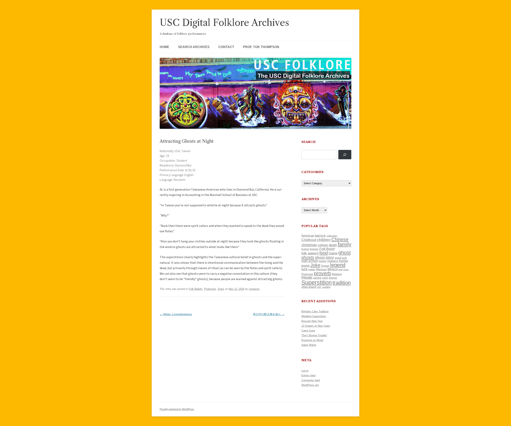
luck (304, 269)
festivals (314, 249)
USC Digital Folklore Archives (224, 22)
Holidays (332, 261)
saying (317, 277)
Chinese (340, 239)
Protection (210, 288)
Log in (304, 370)
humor (343, 261)
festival (305, 249)
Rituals (306, 277)
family (344, 244)
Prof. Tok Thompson (261, 47)
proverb (322, 273)
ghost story (324, 257)
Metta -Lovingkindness (176, 314)
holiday (323, 261)
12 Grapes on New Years (315, 325)
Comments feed (310, 380)
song (325, 277)
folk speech (310, 253)
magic (311, 269)
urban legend (308, 286)
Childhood (308, 240)
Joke (315, 265)
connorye (254, 288)
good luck (341, 257)
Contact (226, 47)
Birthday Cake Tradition (315, 311)
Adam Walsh (308, 344)
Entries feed (308, 375)
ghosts (307, 257)
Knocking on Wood (312, 340)
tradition (342, 282)
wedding (326, 287)
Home (164, 47)
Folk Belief (327, 249)
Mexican (321, 269)
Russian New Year (312, 321)
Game (333, 253)
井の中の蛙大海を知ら (268, 314)
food (323, 252)
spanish (333, 278)
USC (319, 287)
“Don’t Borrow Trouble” (314, 335)
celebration (332, 236)
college (323, 245)
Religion (337, 274)
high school (309, 261)
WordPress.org (310, 385)
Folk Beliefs (196, 288)
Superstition (316, 282)
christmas (309, 245)
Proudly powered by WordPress (177, 409)
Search (308, 142)
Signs (221, 288)
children (324, 240)
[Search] (344, 154)
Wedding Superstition (313, 316)
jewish (305, 265)
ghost (344, 252)
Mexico (333, 269)
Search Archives (194, 47)
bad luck (320, 235)
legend (337, 265)
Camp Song (308, 330)
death (333, 245)
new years (344, 269)
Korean (325, 265)
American (307, 235)
